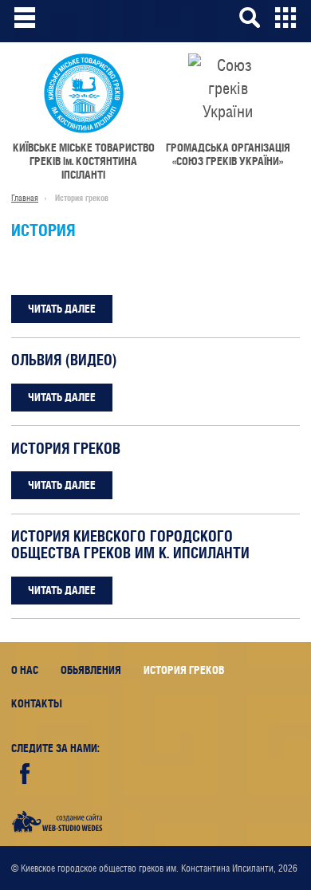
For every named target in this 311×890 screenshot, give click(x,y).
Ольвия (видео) (64, 360)
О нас (24, 670)
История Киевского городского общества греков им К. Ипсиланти (130, 544)
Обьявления (91, 670)
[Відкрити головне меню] (25, 17)
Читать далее (62, 308)
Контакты (36, 703)
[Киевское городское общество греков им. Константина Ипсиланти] (83, 93)
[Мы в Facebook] (25, 774)
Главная (24, 198)
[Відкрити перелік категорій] (286, 17)
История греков (65, 448)
